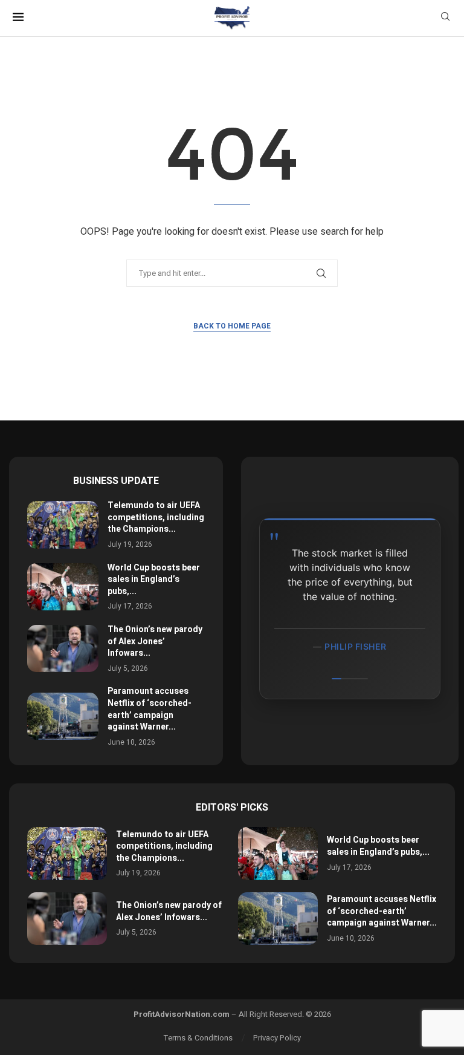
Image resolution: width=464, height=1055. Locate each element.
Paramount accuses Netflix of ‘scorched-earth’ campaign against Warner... (150, 709)
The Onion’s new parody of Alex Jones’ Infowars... (155, 641)
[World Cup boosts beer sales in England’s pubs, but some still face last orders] (62, 586)
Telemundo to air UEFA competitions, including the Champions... (156, 517)
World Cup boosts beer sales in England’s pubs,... (154, 579)
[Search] (445, 18)
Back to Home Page (232, 326)
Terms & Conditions (198, 1038)
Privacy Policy (277, 1038)
